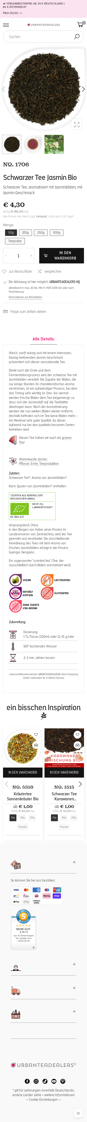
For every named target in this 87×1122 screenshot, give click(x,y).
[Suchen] (77, 37)
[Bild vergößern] (77, 124)
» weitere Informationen (58, 1095)
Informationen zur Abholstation (25, 297)
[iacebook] (26, 1081)
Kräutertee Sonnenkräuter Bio (23, 796)
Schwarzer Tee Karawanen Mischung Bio (64, 799)
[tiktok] (43, 1081)
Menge (8, 225)
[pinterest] (61, 1081)
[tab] (43, 339)
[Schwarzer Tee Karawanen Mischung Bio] (64, 748)
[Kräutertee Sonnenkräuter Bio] (22, 748)
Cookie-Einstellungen (43, 1100)
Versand (41, 216)
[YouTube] (52, 1081)
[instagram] (35, 1081)
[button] (83, 89)
